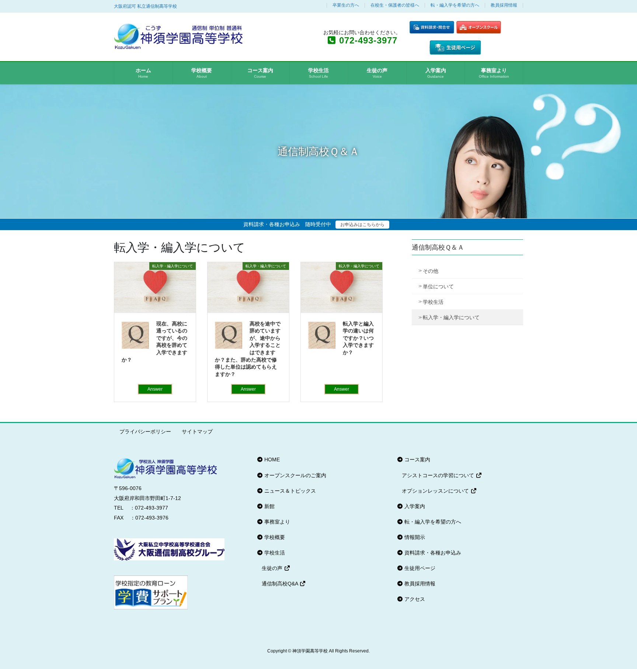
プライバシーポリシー (145, 431)
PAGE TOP (615, 642)
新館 (269, 506)
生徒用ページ (419, 568)
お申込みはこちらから (362, 224)
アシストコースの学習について (439, 475)
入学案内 (414, 506)
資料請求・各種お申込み (432, 553)
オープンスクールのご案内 (294, 475)
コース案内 (416, 459)
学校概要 (274, 537)
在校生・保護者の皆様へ (394, 5)
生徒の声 (273, 568)
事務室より (276, 522)
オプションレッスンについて (436, 491)
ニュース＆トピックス (289, 491)
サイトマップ (197, 431)
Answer (155, 389)
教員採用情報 (504, 5)
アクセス (414, 599)
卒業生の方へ (346, 5)
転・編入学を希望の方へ (455, 5)
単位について (438, 286)
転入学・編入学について (451, 317)
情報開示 (414, 537)
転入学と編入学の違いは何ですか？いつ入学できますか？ (358, 338)
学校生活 (433, 302)
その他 (430, 271)
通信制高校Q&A (280, 584)
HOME (271, 459)
